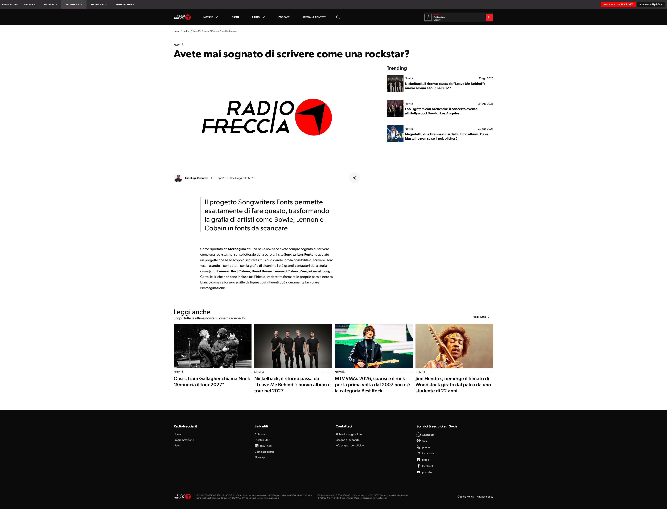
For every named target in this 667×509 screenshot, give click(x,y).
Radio (256, 16)
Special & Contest (314, 16)
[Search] (338, 17)
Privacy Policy (485, 496)
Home (176, 31)
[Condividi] (354, 177)
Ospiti (235, 16)
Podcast (283, 16)
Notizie (208, 16)
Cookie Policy (466, 496)
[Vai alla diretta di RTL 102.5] (489, 17)
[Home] (182, 17)
